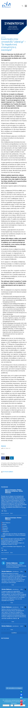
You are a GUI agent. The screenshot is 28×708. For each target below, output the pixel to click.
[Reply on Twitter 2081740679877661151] (2, 622)
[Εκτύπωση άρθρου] (1, 471)
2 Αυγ (21, 571)
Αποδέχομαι (6, 705)
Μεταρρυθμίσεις (4, 464)
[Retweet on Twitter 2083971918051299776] (5, 603)
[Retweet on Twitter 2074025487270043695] (5, 630)
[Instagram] (21, 701)
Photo (5, 511)
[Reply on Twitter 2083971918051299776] (2, 603)
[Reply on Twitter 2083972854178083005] (2, 585)
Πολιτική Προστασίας (20, 705)
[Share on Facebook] (3, 458)
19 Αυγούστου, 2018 (5, 463)
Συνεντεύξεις (18, 463)
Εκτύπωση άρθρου (8, 471)
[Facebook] (21, 695)
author (17, 466)
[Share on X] (7, 458)
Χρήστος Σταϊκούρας (10, 466)
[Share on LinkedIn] (12, 458)
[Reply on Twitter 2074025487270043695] (2, 630)
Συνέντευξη (3, 466)
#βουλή (15, 618)
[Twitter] (21, 698)
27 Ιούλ (21, 607)
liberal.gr (3, 446)
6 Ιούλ (21, 626)
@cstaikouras (16, 571)
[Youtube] (21, 704)
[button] (22, 6)
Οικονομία (20, 464)
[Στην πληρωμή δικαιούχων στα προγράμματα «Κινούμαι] (14, 648)
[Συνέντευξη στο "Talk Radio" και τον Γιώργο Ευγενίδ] (14, 678)
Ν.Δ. (17, 464)
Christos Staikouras (7, 571)
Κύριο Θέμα (13, 463)
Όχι (12, 705)
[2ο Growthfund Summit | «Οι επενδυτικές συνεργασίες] (14, 663)
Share (11, 513)
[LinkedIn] (21, 691)
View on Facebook (5, 513)
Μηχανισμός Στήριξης (12, 464)
